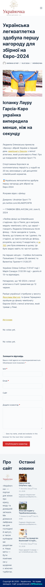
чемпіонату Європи (17, 151)
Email (6, 381)
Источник (7, 319)
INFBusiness (36, 584)
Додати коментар (11, 405)
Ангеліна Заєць (26, 489)
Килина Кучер (26, 516)
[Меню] (41, 8)
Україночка (37, 63)
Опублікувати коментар (16, 444)
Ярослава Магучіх (11, 297)
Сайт (5, 393)
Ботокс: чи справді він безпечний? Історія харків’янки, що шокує (28, 540)
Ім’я (5, 369)
